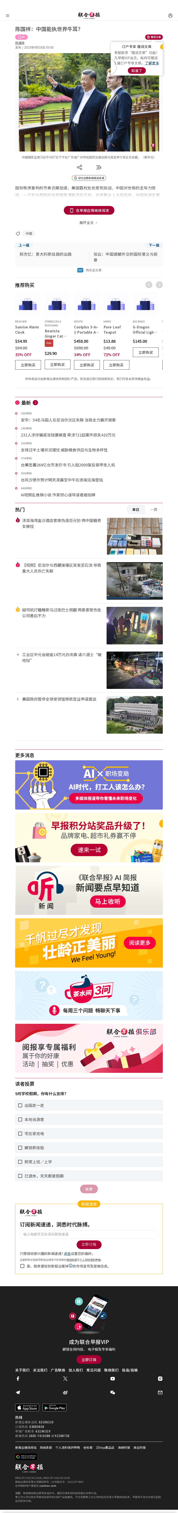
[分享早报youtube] (112, 1378)
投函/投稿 (130, 1370)
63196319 (46, 1422)
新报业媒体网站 (25, 1447)
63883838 (36, 1426)
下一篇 (154, 245)
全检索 (87, 1447)
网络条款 (46, 1447)
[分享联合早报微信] (112, 1392)
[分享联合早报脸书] (17, 1378)
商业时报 (140, 1447)
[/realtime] (35, 402)
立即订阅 (89, 1359)
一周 (153, 509)
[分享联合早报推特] (65, 1378)
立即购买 (28, 364)
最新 (26, 402)
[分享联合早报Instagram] (160, 1378)
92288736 (62, 1436)
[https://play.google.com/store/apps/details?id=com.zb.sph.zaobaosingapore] (54, 1407)
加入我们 (76, 1370)
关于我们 (22, 1370)
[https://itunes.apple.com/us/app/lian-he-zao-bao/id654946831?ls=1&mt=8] (27, 1407)
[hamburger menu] (7, 15)
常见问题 (93, 1370)
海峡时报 (124, 1447)
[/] (89, 15)
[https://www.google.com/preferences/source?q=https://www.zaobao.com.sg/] (26, 1456)
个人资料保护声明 (68, 1447)
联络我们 (111, 1370)
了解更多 (152, 63)
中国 (29, 233)
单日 (136, 509)
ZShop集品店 (105, 1447)
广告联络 (58, 1370)
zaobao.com (47, 1485)
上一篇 (24, 245)
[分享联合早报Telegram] (17, 1392)
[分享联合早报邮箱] (160, 1392)
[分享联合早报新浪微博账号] (65, 1392)
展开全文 (86, 222)
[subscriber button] (170, 15)
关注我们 (40, 1370)
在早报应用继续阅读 (92, 210)
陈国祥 (20, 43)
